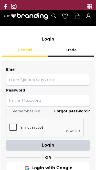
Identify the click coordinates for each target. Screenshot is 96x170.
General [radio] (25, 50)
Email (11, 69)
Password (15, 90)
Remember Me (26, 111)
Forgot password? (72, 111)
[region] (48, 85)
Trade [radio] (71, 50)
